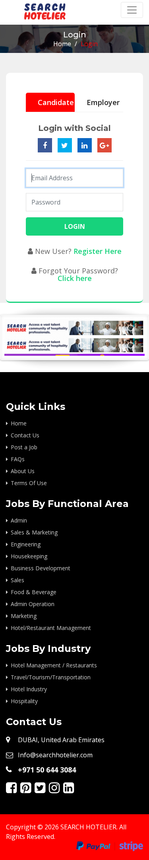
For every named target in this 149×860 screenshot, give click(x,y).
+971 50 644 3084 (47, 769)
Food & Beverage (33, 592)
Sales (17, 580)
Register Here (98, 251)
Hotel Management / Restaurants (54, 665)
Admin (19, 520)
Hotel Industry (29, 689)
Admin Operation (32, 604)
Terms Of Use (29, 483)
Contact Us (25, 435)
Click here (75, 278)
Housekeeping (29, 556)
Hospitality (24, 701)
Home (62, 44)
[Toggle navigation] (132, 10)
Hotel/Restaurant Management (51, 628)
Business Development (40, 568)
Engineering (26, 544)
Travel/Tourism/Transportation (51, 677)
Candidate (56, 102)
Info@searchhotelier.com (55, 755)
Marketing (24, 616)
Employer (103, 102)
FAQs (18, 459)
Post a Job (24, 447)
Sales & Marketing (34, 532)
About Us (23, 471)
